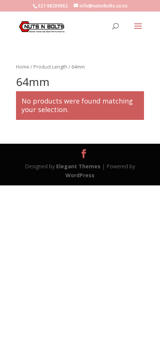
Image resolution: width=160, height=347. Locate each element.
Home (22, 66)
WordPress (80, 175)
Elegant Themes (78, 166)
